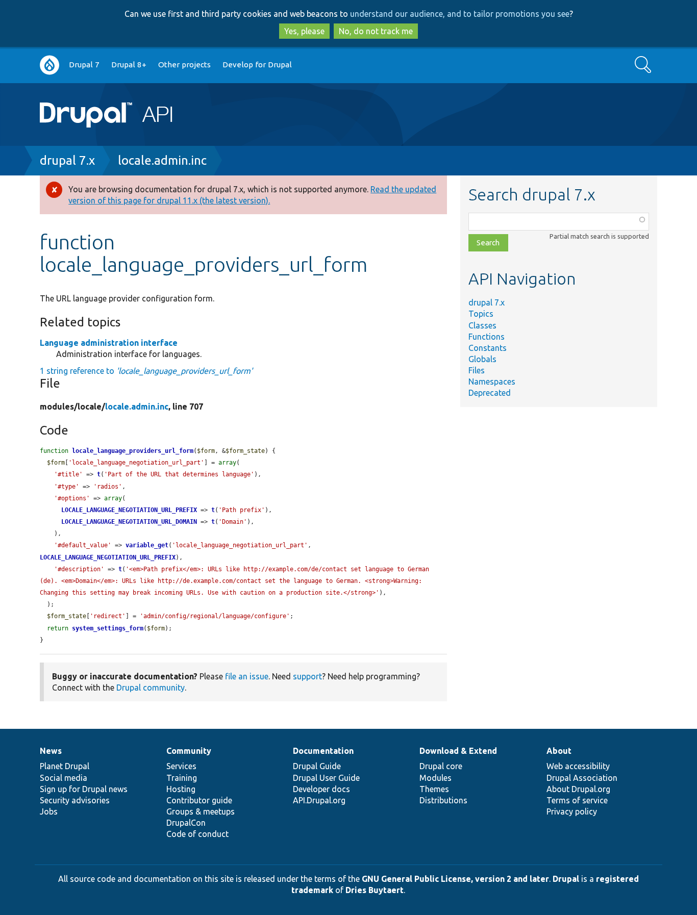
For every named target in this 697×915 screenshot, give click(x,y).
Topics (480, 313)
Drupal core (440, 766)
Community (188, 750)
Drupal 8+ (128, 64)
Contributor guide (199, 800)
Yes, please (304, 31)
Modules (435, 777)
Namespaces (491, 381)
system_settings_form (107, 628)
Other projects (184, 64)
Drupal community (150, 687)
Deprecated (489, 392)
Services (181, 766)
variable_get (147, 545)
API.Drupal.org (319, 800)
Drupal (566, 878)
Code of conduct (197, 833)
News (51, 750)
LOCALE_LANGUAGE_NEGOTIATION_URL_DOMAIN (129, 521)
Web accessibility (578, 766)
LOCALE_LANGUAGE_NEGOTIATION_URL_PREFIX (129, 510)
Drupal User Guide (326, 777)
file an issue (246, 676)
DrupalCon (186, 822)
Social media (63, 777)
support (307, 676)
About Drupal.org (578, 789)
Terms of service (577, 800)
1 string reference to (146, 370)
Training (181, 777)
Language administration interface (109, 342)
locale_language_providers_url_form (132, 450)
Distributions (443, 800)
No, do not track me (376, 31)
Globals (482, 359)
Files (476, 370)
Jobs (49, 811)
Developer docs (321, 789)
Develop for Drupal (257, 64)
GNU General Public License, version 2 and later (455, 878)
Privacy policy (571, 811)
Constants (487, 347)
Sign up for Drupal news (84, 789)
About (558, 750)
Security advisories (75, 800)
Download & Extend (458, 750)
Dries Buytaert (374, 890)
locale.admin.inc (162, 160)
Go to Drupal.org (49, 65)
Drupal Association (581, 777)
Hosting (180, 789)
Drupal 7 (84, 64)
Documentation (323, 750)
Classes (482, 325)
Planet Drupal (64, 766)
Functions (486, 336)
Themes (434, 789)
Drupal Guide (317, 766)
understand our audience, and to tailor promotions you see (459, 13)
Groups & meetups (200, 811)
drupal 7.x (67, 160)
